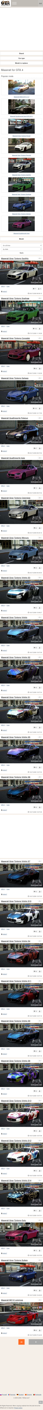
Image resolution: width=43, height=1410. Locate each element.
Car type (21, 58)
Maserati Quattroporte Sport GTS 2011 (21, 116)
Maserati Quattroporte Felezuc (14, 418)
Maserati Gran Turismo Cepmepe (15, 498)
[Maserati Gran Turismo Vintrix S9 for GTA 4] (21, 1035)
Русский (4, 1394)
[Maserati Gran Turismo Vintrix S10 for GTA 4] (21, 915)
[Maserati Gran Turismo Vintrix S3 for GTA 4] (21, 592)
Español (29, 1394)
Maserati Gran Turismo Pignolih (21, 155)
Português (38, 1394)
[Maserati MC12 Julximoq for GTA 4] (21, 1314)
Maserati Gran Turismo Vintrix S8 (15, 1061)
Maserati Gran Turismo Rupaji (21, 136)
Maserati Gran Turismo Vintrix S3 (15, 578)
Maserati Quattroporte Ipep (22, 233)
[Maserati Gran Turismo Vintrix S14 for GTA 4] (21, 1195)
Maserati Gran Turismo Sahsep (21, 214)
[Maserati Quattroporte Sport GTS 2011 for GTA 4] (21, 107)
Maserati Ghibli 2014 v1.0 (21, 97)
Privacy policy (18, 1408)
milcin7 (5, 291)
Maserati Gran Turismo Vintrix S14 (16, 1180)
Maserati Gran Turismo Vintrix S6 (15, 777)
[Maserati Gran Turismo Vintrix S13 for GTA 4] (21, 1115)
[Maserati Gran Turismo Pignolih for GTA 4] (21, 146)
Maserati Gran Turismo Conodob (15, 338)
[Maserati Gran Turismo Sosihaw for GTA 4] (21, 185)
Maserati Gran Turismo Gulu (13, 1220)
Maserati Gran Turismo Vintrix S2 (15, 657)
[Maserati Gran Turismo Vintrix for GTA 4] (21, 632)
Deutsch (21, 1394)
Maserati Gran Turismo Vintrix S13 (16, 1101)
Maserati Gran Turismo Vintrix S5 (15, 737)
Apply (21, 253)
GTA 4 (3, 286)
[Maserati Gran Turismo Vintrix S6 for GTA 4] (21, 791)
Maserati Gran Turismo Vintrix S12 (16, 1140)
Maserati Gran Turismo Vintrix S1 (15, 697)
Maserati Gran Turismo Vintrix (14, 617)
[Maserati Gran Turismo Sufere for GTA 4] (21, 1274)
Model (21, 239)
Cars (8, 286)
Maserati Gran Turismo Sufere (14, 1260)
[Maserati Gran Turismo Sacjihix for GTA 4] (21, 165)
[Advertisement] (21, 29)
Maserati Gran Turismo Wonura (15, 538)
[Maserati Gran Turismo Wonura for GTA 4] (21, 552)
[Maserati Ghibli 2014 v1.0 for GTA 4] (21, 87)
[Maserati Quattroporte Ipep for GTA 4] (21, 224)
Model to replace (21, 63)
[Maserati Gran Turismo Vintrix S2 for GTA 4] (21, 672)
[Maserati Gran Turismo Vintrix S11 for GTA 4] (21, 995)
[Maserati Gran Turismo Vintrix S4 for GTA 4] (21, 955)
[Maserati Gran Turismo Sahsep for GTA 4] (21, 204)
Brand (21, 53)
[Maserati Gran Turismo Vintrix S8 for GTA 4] (21, 1075)
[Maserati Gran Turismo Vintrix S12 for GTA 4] (21, 1155)
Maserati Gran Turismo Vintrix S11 (16, 981)
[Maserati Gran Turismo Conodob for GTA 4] (21, 352)
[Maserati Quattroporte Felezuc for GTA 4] (21, 432)
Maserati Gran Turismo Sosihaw (21, 194)
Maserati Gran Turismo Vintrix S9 (15, 1021)
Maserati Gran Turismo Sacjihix (21, 175)
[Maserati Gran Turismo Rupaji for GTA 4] (21, 126)
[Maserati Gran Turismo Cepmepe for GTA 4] (21, 512)
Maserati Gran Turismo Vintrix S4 (15, 941)
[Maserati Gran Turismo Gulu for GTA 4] (21, 1234)
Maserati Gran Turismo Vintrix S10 (16, 901)
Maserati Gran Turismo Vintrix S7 (15, 861)
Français (12, 1394)
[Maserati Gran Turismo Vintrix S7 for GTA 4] (21, 875)
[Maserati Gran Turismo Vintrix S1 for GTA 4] (21, 711)
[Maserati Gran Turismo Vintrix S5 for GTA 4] (21, 751)
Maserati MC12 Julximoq (12, 1300)
